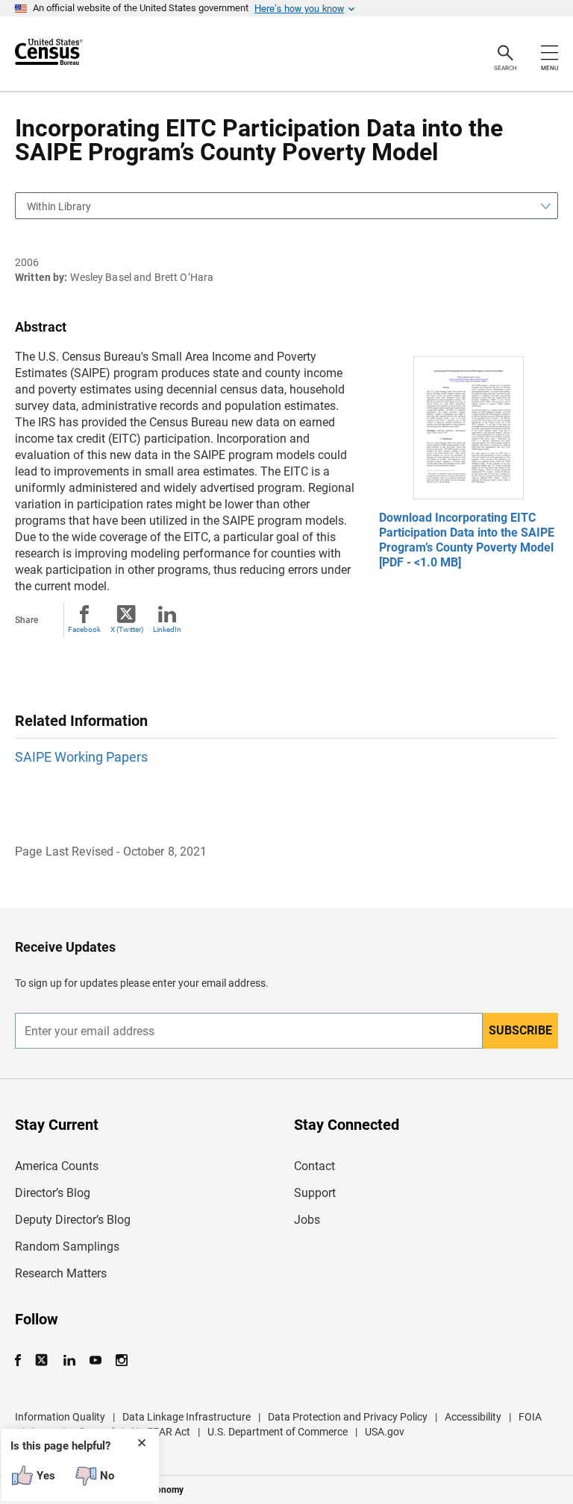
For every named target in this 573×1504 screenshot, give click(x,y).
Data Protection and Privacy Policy (348, 1417)
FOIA (530, 1417)
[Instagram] (121, 1360)
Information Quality (60, 1417)
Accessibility (473, 1417)
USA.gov (384, 1432)
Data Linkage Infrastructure (186, 1417)
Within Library (59, 206)
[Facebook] (22, 1360)
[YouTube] (95, 1360)
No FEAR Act (160, 1432)
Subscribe (520, 1030)
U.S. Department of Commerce (277, 1432)
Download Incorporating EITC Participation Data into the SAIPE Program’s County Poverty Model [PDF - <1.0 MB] (466, 540)
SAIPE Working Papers (81, 757)
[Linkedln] (69, 1360)
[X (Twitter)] (43, 1360)
